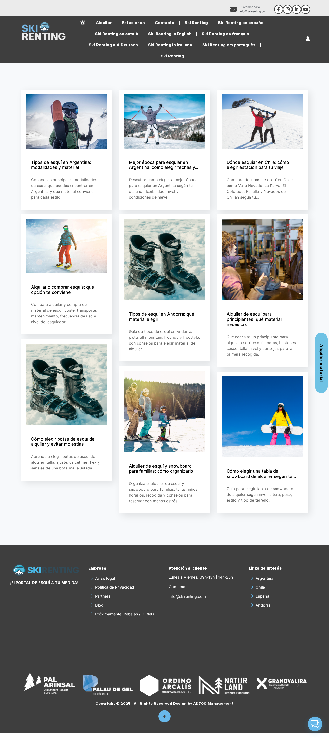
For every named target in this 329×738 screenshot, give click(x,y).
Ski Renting (196, 23)
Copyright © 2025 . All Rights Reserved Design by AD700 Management (164, 703)
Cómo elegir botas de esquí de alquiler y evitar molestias (63, 441)
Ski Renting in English (169, 34)
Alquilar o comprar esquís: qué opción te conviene (62, 289)
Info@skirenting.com (187, 596)
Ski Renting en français (225, 34)
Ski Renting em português (229, 45)
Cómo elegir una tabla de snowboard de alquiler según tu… (261, 474)
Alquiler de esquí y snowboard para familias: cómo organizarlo (161, 468)
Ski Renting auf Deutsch (113, 45)
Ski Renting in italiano (170, 45)
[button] (31, 685)
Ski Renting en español (241, 23)
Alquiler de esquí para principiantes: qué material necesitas (254, 319)
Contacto (164, 23)
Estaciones (133, 23)
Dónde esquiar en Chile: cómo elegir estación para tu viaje (258, 165)
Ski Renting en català (116, 34)
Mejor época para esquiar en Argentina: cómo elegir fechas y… (163, 165)
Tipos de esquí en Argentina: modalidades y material (61, 165)
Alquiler (104, 23)
